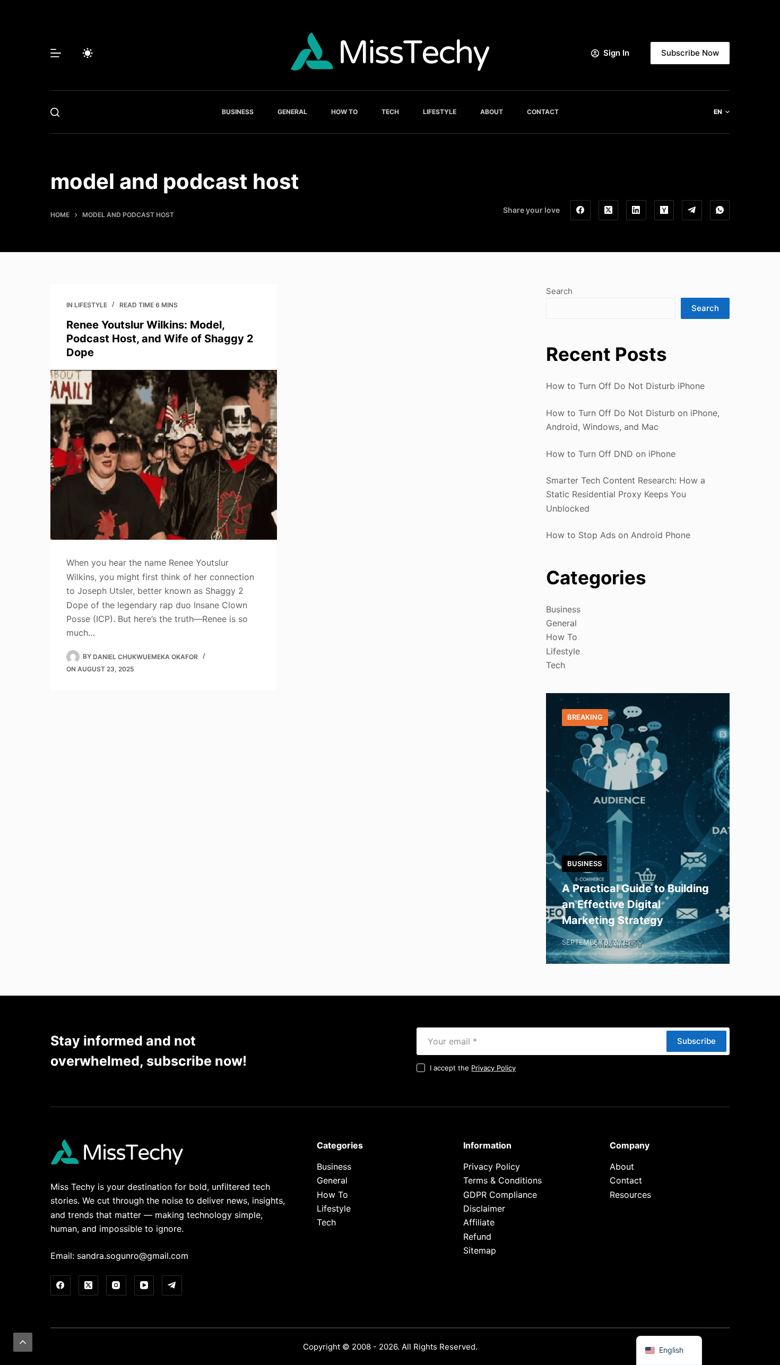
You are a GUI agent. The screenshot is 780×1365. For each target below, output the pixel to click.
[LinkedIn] (636, 210)
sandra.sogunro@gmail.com (132, 1255)
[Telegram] (692, 210)
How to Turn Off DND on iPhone (610, 453)
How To (344, 112)
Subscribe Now (690, 53)
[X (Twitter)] (609, 210)
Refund (477, 1236)
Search (559, 291)
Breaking (585, 717)
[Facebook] (580, 210)
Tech (390, 112)
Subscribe (696, 1041)
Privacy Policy (493, 1068)
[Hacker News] (664, 210)
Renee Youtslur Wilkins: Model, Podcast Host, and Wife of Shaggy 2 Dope (160, 338)
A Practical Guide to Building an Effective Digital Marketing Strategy (635, 904)
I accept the (473, 1068)
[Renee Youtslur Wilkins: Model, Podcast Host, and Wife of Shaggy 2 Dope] (163, 455)
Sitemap (479, 1250)
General (292, 112)
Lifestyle (439, 112)
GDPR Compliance (500, 1194)
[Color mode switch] (87, 53)
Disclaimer (484, 1208)
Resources (630, 1194)
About (491, 112)
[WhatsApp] (720, 210)
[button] (722, 112)
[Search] (54, 112)
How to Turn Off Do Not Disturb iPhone (625, 386)
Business (238, 112)
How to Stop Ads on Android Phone (618, 535)
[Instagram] (116, 1285)
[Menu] (55, 53)
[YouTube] (144, 1285)
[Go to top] (22, 1342)
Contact (543, 112)
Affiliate (479, 1222)
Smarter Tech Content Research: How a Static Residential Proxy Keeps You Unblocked (625, 494)
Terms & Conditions (502, 1180)
